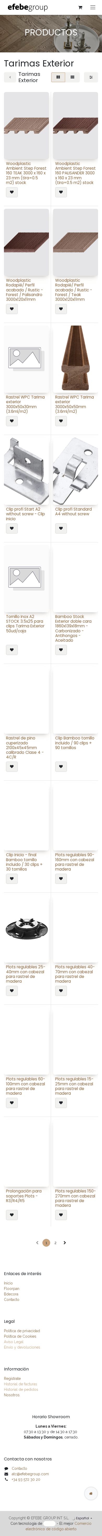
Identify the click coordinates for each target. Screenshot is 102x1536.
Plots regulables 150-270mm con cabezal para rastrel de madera (75, 1198)
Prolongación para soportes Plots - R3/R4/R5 (24, 1195)
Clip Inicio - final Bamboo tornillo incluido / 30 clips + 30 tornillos (24, 862)
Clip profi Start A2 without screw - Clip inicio (25, 513)
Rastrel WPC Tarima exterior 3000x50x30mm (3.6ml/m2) (25, 404)
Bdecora (11, 1294)
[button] (12, 192)
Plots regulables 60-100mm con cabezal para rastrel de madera (25, 1086)
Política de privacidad (22, 1331)
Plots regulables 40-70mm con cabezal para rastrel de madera (75, 974)
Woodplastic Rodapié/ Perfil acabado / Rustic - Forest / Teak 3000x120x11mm (73, 290)
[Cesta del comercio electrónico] (80, 7)
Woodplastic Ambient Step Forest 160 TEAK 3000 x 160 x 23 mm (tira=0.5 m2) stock (26, 173)
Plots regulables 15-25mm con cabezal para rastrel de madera (74, 1086)
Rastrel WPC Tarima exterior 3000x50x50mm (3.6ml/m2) (74, 404)
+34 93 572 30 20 (26, 1479)
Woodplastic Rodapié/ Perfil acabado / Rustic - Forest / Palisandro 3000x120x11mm (24, 290)
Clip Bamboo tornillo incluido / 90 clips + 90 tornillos (74, 742)
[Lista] (72, 77)
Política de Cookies (20, 1336)
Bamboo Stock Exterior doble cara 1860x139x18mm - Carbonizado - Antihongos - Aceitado (73, 628)
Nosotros (12, 1395)
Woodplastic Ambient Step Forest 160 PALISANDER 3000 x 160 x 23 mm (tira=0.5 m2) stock (75, 173)
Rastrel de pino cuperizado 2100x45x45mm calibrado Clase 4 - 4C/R (25, 747)
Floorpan (11, 1289)
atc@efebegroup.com (30, 1474)
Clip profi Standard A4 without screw (73, 511)
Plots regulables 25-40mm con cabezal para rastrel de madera (25, 974)
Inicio (8, 1283)
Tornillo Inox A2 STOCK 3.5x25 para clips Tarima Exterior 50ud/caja (25, 624)
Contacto (11, 1300)
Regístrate (12, 1378)
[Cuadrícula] (58, 77)
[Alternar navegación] (93, 7)
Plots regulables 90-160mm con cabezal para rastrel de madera (74, 862)
